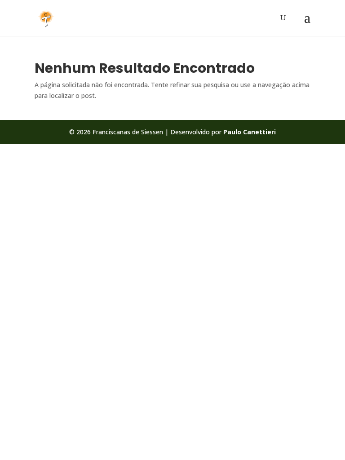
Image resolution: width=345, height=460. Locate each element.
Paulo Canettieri (249, 132)
